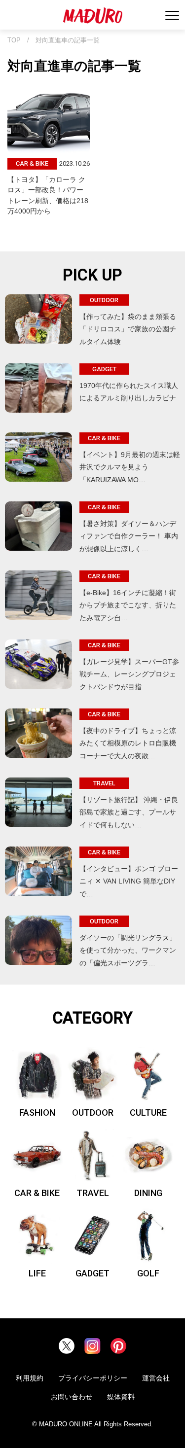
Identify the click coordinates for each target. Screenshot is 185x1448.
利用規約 (29, 1378)
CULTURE (148, 1112)
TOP (14, 40)
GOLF (148, 1273)
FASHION (37, 1112)
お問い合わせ (71, 1397)
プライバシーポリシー (92, 1378)
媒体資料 (121, 1397)
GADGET (92, 1273)
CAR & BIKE (37, 1193)
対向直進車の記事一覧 (68, 40)
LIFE (37, 1273)
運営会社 (156, 1378)
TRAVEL (92, 1193)
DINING (148, 1193)
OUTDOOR (92, 1112)
